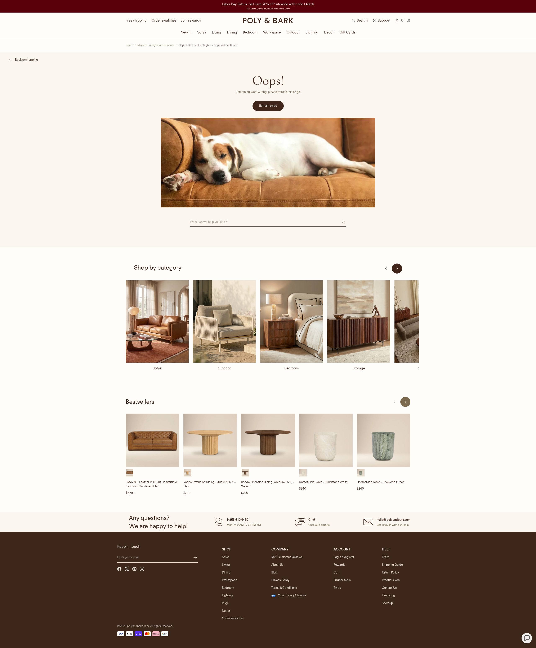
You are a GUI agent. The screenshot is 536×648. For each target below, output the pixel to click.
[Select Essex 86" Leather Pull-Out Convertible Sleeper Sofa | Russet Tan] (129, 472)
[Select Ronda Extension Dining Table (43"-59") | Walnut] (245, 472)
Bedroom (250, 32)
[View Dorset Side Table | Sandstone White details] (326, 440)
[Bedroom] (291, 321)
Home (129, 45)
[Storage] (358, 321)
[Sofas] (157, 321)
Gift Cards (348, 32)
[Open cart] (408, 20)
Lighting (312, 32)
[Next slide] (397, 269)
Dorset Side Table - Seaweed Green (381, 482)
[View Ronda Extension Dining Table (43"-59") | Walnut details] (268, 440)
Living (216, 32)
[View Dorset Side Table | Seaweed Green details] (383, 440)
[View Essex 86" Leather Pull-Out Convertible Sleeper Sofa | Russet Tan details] (152, 440)
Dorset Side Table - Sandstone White (323, 482)
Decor (329, 32)
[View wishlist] (403, 20)
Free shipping (136, 20)
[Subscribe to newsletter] (195, 557)
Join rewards (191, 20)
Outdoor (293, 32)
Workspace (272, 32)
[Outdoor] (224, 321)
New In (186, 32)
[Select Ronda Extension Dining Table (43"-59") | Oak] (187, 472)
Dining (232, 32)
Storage (359, 368)
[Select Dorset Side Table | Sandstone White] (303, 472)
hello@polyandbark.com (393, 519)
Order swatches (164, 20)
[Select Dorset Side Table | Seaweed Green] (361, 472)
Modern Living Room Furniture (156, 45)
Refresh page (268, 105)
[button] (237, 522)
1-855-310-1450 (237, 519)
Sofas (201, 32)
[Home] (268, 20)
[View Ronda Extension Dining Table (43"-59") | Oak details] (210, 440)
